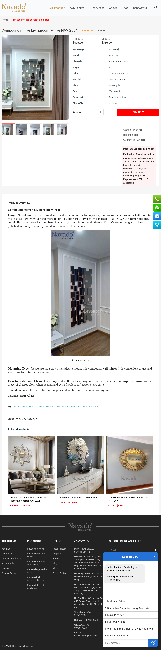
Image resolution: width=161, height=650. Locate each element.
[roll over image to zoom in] (35, 77)
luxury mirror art (90, 406)
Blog (55, 563)
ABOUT (113, 8)
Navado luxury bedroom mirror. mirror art (34, 406)
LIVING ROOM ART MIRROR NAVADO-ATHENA (129, 499)
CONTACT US (140, 8)
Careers (5, 568)
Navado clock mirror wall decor (35, 579)
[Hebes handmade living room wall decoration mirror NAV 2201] (31, 465)
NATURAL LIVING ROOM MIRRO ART (79, 497)
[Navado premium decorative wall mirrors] (14, 8)
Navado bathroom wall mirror (36, 563)
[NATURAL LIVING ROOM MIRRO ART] (80, 465)
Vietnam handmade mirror (68, 406)
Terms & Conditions (11, 558)
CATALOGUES (77, 8)
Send (153, 643)
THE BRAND (9, 541)
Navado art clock (35, 548)
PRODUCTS (34, 541)
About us (6, 548)
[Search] (156, 7)
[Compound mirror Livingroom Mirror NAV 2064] (8, 129)
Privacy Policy (9, 563)
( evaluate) (100, 30)
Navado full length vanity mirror (36, 587)
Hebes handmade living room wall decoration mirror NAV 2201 (28, 499)
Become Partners (10, 573)
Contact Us (7, 553)
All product (57, 8)
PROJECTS (98, 8)
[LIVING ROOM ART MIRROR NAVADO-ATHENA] (129, 465)
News (125, 8)
